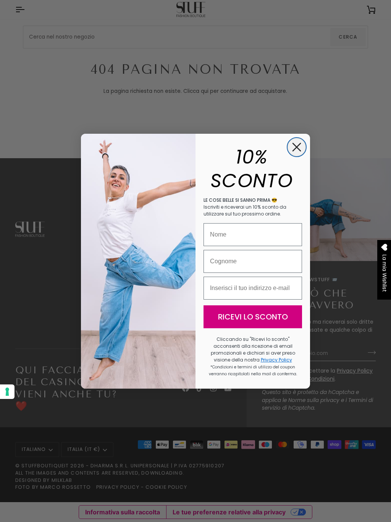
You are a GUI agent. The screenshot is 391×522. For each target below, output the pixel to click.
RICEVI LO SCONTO (253, 316)
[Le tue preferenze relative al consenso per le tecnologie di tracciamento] (7, 391)
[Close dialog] (296, 147)
